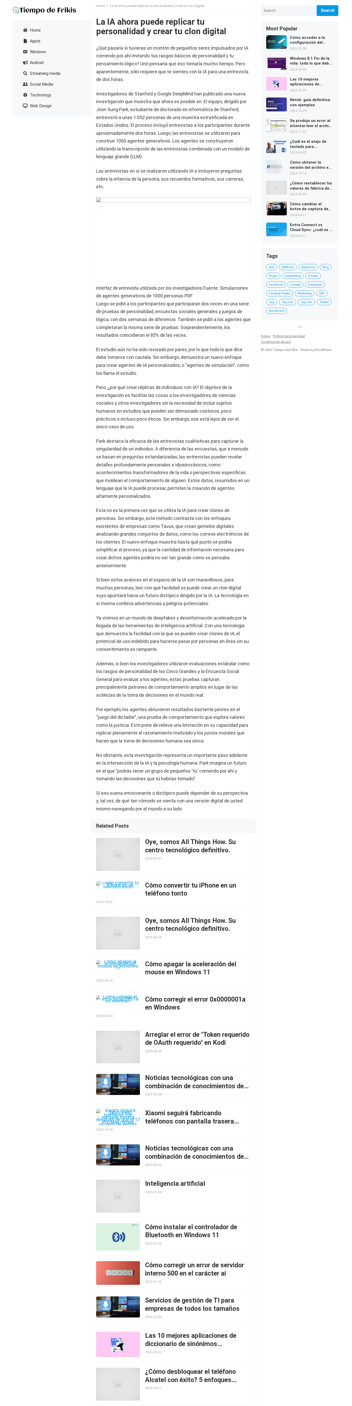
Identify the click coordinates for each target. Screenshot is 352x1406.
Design (313, 276)
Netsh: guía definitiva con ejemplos (310, 102)
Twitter (324, 302)
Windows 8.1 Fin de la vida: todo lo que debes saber (311, 61)
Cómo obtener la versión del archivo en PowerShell (310, 165)
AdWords (288, 267)
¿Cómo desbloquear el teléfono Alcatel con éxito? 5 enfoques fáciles (190, 1380)
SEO (322, 293)
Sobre (265, 336)
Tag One (287, 302)
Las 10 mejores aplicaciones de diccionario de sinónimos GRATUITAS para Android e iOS (190, 1344)
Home (35, 30)
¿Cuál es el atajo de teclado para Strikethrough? (308, 144)
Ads (271, 267)
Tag (271, 302)
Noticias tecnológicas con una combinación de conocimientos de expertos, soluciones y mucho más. (197, 1086)
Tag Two (306, 302)
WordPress (276, 311)
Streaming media (44, 73)
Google (295, 284)
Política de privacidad (289, 336)
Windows (37, 51)
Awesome (308, 267)
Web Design (40, 105)
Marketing (305, 293)
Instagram (315, 284)
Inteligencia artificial (175, 1183)
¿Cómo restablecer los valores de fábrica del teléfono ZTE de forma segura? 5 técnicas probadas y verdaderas (311, 186)
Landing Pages (279, 293)
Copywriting (293, 276)
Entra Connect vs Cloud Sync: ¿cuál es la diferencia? (311, 228)
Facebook (276, 284)
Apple (34, 41)
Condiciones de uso (276, 342)
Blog (326, 267)
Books (273, 276)
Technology (40, 95)
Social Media (41, 84)
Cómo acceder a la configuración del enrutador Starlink (307, 40)
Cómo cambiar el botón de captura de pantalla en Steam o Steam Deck (309, 207)
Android (36, 62)
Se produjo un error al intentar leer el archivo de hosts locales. (311, 123)
